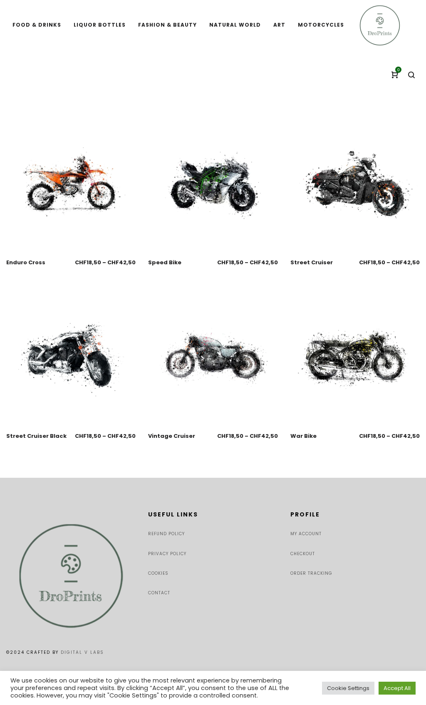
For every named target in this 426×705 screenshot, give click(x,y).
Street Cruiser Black (36, 436)
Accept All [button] (397, 688)
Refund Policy (166, 534)
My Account (306, 534)
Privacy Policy (167, 554)
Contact (159, 593)
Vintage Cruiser (171, 436)
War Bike (303, 436)
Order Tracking (311, 573)
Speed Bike (164, 262)
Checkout (302, 554)
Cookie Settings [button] (348, 688)
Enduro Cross (25, 262)
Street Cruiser (311, 262)
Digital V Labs (82, 652)
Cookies (158, 573)
